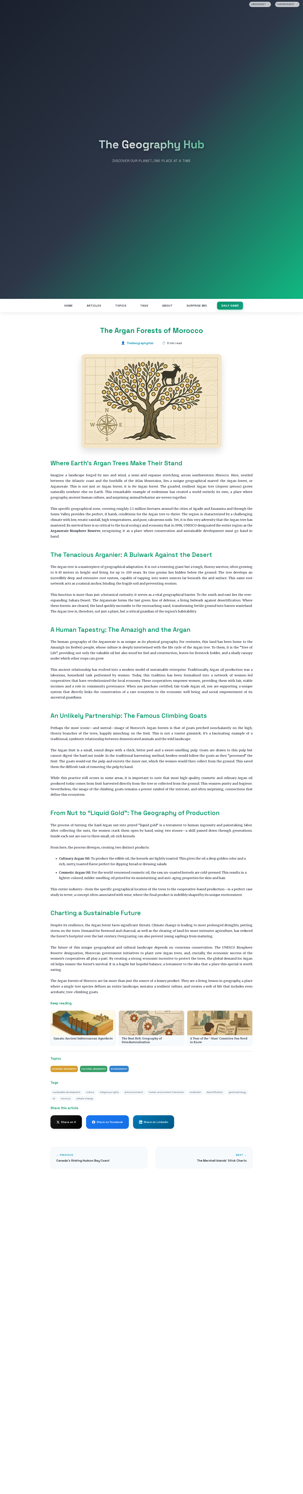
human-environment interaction (166, 1092)
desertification (215, 1092)
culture (90, 1092)
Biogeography (119, 1069)
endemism (195, 1092)
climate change (84, 1098)
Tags (144, 305)
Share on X (68, 1122)
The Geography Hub (151, 144)
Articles (94, 305)
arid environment (133, 1092)
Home (68, 305)
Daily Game (230, 305)
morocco (66, 1098)
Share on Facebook (110, 1122)
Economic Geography (64, 1069)
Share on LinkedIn (156, 1122)
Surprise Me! (197, 305)
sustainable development (66, 1092)
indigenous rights (109, 1092)
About (167, 305)
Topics (120, 305)
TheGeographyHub (139, 343)
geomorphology (237, 1092)
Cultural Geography (93, 1069)
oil (54, 1098)
